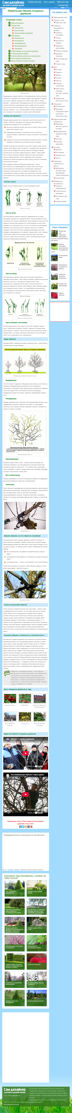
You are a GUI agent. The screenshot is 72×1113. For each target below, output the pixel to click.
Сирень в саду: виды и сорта (35, 928)
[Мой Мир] (28, 827)
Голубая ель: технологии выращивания (14, 983)
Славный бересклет (34, 964)
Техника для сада (34, 2)
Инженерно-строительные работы (58, 163)
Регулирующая (19, 40)
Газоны (58, 38)
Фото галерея (49, 2)
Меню (2, 1107)
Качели (58, 78)
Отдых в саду (60, 64)
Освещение (57, 104)
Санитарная (18, 48)
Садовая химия (61, 201)
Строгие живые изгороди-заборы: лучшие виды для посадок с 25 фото (14, 966)
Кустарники (60, 152)
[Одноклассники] (26, 827)
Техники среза (15, 25)
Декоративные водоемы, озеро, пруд (61, 133)
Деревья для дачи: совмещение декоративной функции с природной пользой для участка (14, 930)
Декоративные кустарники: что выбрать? (14, 946)
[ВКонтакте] (20, 827)
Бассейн (59, 139)
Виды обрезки (15, 35)
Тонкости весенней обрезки (19, 53)
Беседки (59, 70)
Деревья (16, 869)
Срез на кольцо (19, 30)
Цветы (58, 158)
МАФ (55, 67)
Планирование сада (60, 17)
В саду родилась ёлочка (36, 1001)
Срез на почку (19, 28)
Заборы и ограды (62, 51)
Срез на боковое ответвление (24, 33)
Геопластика (60, 178)
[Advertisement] (26, 851)
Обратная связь (8, 1104)
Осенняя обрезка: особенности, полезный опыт (26, 56)
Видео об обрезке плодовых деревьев (23, 60)
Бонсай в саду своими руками (35, 892)
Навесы (58, 81)
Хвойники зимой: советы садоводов (35, 983)
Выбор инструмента (17, 23)
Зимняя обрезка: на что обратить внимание (24, 51)
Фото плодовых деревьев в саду (21, 58)
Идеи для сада (62, 2)
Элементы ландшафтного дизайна (58, 28)
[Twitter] (23, 827)
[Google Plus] (31, 827)
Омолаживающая (20, 43)
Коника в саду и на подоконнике (12, 1001)
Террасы (59, 72)
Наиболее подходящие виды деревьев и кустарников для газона (13, 911)
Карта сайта (15, 1104)
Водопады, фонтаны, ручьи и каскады (62, 126)
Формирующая (19, 38)
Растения (10, 869)
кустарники (6, 100)
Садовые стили (58, 20)
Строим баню (63, 5)
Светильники (60, 106)
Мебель (58, 75)
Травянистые (60, 155)
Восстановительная (21, 46)
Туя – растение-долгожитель (11, 892)
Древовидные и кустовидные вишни (34, 946)
